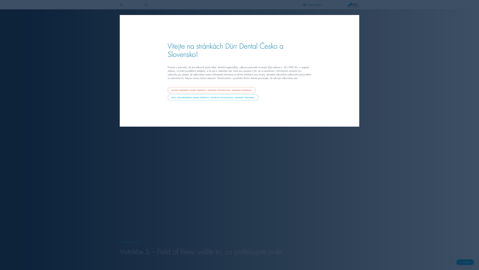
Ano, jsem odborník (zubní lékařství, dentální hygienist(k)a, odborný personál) (213, 97)
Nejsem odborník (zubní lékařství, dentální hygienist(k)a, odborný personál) (212, 90)
